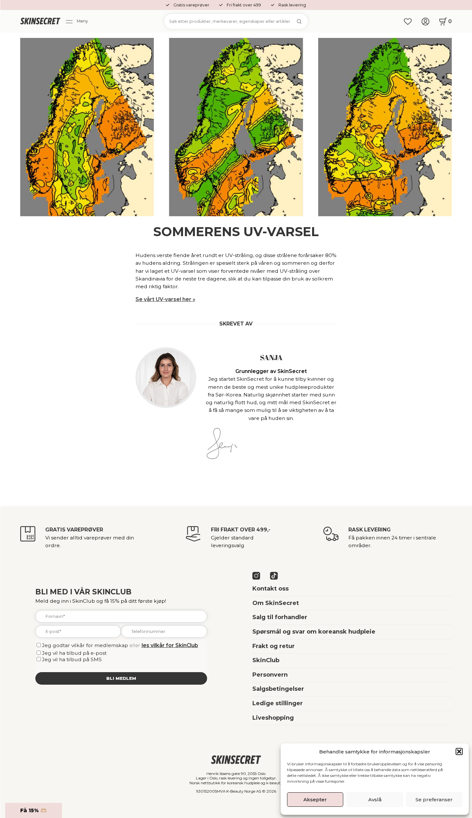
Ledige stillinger (277, 703)
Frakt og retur (273, 646)
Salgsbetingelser (278, 688)
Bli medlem (121, 678)
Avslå (374, 799)
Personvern (270, 674)
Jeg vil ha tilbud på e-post (74, 653)
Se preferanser (434, 799)
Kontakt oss (270, 588)
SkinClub (265, 660)
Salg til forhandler (279, 617)
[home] (40, 21)
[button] (459, 751)
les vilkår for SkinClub (170, 645)
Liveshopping (273, 717)
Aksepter (315, 799)
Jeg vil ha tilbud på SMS (72, 659)
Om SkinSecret (275, 603)
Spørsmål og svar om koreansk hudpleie (313, 631)
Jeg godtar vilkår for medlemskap (85, 645)
